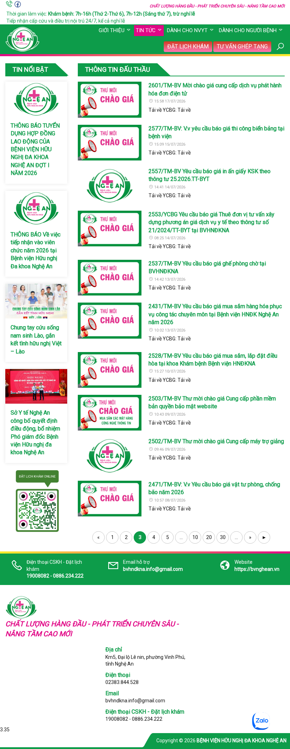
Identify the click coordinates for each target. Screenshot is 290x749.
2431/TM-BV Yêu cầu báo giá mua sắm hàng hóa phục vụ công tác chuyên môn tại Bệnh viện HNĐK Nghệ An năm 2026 (215, 314)
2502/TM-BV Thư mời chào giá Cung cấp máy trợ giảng (216, 441)
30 (223, 537)
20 (209, 537)
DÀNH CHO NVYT (187, 30)
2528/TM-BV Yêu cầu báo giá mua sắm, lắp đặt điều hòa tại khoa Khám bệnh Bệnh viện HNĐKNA (213, 359)
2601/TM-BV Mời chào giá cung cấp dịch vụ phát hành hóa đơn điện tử (215, 89)
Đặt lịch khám (188, 46)
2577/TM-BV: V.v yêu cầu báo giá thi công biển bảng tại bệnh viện (216, 132)
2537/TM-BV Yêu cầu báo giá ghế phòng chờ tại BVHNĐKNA (207, 267)
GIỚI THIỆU (111, 30)
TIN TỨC (146, 30)
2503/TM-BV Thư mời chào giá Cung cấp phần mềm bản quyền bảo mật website (212, 402)
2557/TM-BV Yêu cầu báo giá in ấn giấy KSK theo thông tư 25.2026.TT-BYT (210, 175)
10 (195, 537)
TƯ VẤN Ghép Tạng (242, 46)
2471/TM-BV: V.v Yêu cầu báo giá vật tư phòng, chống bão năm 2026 (214, 488)
